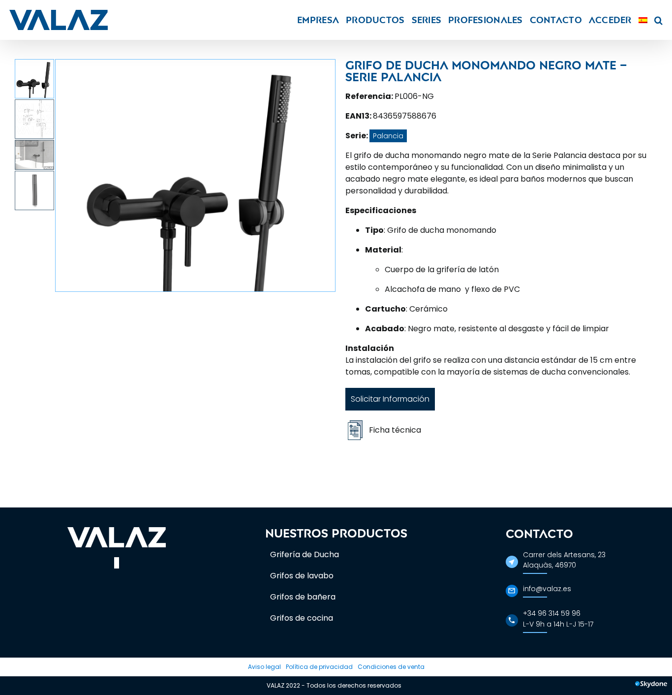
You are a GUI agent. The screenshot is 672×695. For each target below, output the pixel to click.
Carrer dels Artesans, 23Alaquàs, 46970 (564, 560)
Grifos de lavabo (302, 575)
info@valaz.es (547, 589)
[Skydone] (651, 685)
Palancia (388, 136)
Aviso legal (264, 667)
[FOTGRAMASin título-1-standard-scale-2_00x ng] (195, 175)
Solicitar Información (390, 399)
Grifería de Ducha (304, 554)
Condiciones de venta (391, 667)
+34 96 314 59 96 (551, 613)
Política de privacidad (319, 667)
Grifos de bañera (303, 596)
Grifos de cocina (301, 618)
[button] (658, 20)
